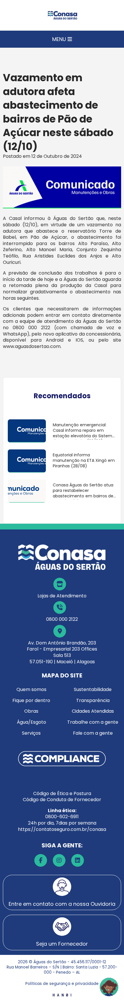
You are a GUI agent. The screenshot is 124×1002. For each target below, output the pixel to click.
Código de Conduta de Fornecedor (62, 799)
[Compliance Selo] (61, 758)
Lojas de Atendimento (62, 595)
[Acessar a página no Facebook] (40, 860)
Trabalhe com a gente (92, 722)
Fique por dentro (31, 700)
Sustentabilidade (93, 689)
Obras (31, 711)
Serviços (31, 733)
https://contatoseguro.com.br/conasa (62, 829)
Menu (59, 39)
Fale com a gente (93, 733)
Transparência (93, 700)
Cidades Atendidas (93, 711)
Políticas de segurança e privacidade (62, 983)
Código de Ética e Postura (62, 793)
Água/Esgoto (31, 722)
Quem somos (31, 689)
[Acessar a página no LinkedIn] (77, 860)
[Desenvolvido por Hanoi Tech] (62, 994)
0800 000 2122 (62, 619)
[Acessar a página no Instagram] (59, 860)
